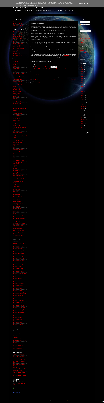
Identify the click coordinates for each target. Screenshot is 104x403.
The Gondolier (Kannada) (18, 283)
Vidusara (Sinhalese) (17, 226)
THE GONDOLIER (45, 15)
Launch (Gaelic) (16, 367)
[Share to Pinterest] (56, 67)
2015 (82, 86)
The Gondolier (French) (18, 264)
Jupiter (14, 137)
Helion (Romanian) (17, 120)
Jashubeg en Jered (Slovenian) (20, 135)
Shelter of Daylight (17, 198)
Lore (14, 147)
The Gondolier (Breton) (18, 248)
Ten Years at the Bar (17, 338)
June (82, 112)
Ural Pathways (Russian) (18, 225)
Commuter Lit (16, 66)
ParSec (14, 166)
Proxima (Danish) (17, 177)
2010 (82, 95)
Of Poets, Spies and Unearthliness (17, 163)
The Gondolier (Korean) (18, 286)
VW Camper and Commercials (19, 233)
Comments (83, 24)
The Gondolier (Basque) (18, 246)
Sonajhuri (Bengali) (17, 204)
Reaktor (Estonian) (17, 186)
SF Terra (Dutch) (16, 194)
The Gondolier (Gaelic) (18, 266)
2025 (82, 67)
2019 (82, 78)
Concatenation (16, 68)
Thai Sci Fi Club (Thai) (18, 215)
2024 (82, 69)
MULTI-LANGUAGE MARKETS (58, 15)
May (82, 114)
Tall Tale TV (15, 213)
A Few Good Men (17, 332)
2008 (82, 99)
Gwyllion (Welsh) (16, 118)
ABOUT (14, 15)
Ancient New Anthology (18, 38)
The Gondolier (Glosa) (18, 269)
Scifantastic (15, 191)
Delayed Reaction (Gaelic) (18, 354)
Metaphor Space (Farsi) (18, 149)
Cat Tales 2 (15, 61)
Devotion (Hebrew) (17, 358)
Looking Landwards (17, 145)
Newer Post (33, 80)
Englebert (82, 50)
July (82, 110)
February (83, 119)
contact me (66, 55)
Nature (14, 155)
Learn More (79, 3)
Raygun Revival (16, 184)
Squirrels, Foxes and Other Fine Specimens (85, 38)
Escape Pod (15, 98)
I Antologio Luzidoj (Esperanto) (19, 127)
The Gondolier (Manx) (18, 295)
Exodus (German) (17, 101)
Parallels (15, 335)
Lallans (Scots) (16, 144)
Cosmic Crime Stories (17, 70)
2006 (82, 125)
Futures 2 (15, 110)
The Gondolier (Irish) (17, 278)
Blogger (67, 400)
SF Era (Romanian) (17, 192)
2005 (82, 127)
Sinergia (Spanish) (17, 199)
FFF (39, 68)
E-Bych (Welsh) (16, 88)
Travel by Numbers (84, 55)
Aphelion (15, 41)
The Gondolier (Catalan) (18, 250)
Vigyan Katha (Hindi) (17, 228)
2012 (82, 91)
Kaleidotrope (15, 139)
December (83, 100)
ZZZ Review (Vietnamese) (18, 235)
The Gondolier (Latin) (17, 288)
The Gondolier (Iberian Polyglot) (20, 273)
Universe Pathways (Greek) (19, 223)
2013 (82, 89)
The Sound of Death (84, 54)
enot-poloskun (56, 400)
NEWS (20, 15)
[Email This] (51, 67)
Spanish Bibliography (17, 23)
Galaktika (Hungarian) (18, 111)
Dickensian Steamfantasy (18, 83)
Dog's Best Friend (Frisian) (19, 359)
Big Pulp (14, 51)
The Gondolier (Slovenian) (19, 314)
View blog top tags (17, 392)
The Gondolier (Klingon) (18, 285)
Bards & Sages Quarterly (18, 48)
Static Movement (16, 206)
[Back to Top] (103, 402)
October (83, 104)
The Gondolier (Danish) (18, 255)
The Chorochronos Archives (19, 218)
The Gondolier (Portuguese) (19, 303)
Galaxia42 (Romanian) (18, 113)
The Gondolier (16, 342)
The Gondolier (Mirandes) (18, 297)
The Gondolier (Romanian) (19, 305)
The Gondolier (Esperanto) (19, 260)
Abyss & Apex (16, 31)
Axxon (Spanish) (16, 46)
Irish (41, 68)
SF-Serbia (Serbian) (17, 196)
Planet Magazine (16, 172)
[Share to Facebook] (55, 67)
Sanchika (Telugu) (17, 189)
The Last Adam (16, 344)
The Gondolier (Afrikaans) (18, 245)
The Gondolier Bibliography (19, 21)
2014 (82, 88)
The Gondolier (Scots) (18, 310)
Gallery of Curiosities (17, 115)
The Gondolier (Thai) (17, 319)
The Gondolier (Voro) (17, 322)
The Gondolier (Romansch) (19, 307)
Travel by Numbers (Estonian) (19, 372)
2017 (82, 82)
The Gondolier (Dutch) (18, 256)
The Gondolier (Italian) (18, 280)
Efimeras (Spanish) (17, 91)
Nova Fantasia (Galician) (18, 158)
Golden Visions (16, 117)
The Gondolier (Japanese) (19, 281)
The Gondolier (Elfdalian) (18, 258)
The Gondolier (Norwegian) (19, 298)
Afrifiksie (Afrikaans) (17, 33)
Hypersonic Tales (16, 125)
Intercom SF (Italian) (17, 132)
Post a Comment (36, 74)
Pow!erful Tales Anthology (18, 175)
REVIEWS (36, 15)
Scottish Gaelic (52, 68)
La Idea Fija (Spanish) (18, 140)
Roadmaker (15, 337)
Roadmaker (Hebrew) (17, 370)
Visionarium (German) (18, 232)
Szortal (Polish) (16, 211)
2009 (82, 97)
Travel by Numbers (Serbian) (19, 375)
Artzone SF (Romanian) (18, 43)
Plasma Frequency (17, 173)
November (83, 102)
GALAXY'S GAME (72, 15)
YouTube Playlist (83, 42)
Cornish (35, 68)
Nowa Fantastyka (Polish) (18, 160)
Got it (86, 3)
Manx (44, 68)
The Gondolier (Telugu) (18, 317)
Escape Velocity (16, 100)
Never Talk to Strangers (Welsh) (20, 368)
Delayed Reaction (17, 333)
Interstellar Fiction (17, 134)
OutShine (15, 165)
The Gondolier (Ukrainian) (18, 320)
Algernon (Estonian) (17, 36)
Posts (82, 22)
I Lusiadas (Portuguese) (18, 128)
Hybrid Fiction (16, 123)
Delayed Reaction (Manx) (18, 356)
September (83, 106)
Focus (14, 106)
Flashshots (15, 105)
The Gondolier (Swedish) (18, 315)
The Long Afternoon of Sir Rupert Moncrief (85, 40)
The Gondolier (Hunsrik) (18, 271)
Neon (14, 157)
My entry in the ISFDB (18, 25)
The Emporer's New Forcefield (19, 340)
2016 (82, 84)
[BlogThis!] (52, 67)
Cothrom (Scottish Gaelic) (18, 73)
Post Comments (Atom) (42, 82)
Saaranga (15, 187)
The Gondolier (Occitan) (18, 300)
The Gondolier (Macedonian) (19, 293)
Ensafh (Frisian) (16, 96)
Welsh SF (64, 68)
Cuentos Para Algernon (18, 75)
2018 (82, 80)
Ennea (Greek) (16, 94)
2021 (82, 75)
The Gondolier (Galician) (18, 268)
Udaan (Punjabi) (16, 221)
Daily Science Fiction (17, 79)
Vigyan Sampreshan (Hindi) (19, 230)
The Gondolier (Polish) (18, 302)
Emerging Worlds (16, 93)
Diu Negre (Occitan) (17, 84)
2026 (82, 65)
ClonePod (15, 64)
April (82, 115)
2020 (82, 76)
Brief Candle (15, 59)
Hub (14, 122)
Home (54, 80)
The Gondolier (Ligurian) (18, 292)
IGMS (14, 130)
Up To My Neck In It (17, 348)
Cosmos (14, 71)
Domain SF (15, 86)
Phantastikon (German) (18, 170)
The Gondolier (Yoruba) (18, 326)
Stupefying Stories (17, 208)
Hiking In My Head (84, 52)
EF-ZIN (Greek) (16, 89)
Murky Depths (16, 153)
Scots (47, 68)
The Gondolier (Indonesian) (19, 276)
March (82, 117)
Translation (58, 68)
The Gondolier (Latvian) (18, 290)
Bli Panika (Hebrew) (17, 55)
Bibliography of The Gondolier (19, 243)
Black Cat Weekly (17, 53)
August (82, 108)
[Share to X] (54, 67)
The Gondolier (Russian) (18, 309)
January (83, 121)
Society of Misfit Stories (18, 203)
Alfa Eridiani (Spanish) (18, 34)
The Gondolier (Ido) (17, 275)
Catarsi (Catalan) (16, 63)
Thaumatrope (16, 216)
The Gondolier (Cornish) (18, 253)
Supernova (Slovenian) (18, 210)
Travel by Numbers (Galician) (19, 373)
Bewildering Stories (17, 50)
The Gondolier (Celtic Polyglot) (19, 251)
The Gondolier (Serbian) (18, 312)
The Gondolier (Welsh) (18, 324)
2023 (82, 71)
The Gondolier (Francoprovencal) (17, 262)
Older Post (73, 80)
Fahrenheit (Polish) (17, 103)
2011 (82, 93)
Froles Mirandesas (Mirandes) (19, 108)
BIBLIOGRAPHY (28, 15)
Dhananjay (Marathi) (17, 81)
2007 (82, 123)
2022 (82, 73)
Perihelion (15, 168)
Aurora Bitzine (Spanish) (18, 45)
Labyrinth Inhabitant (17, 142)
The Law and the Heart (18, 220)
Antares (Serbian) (17, 39)
